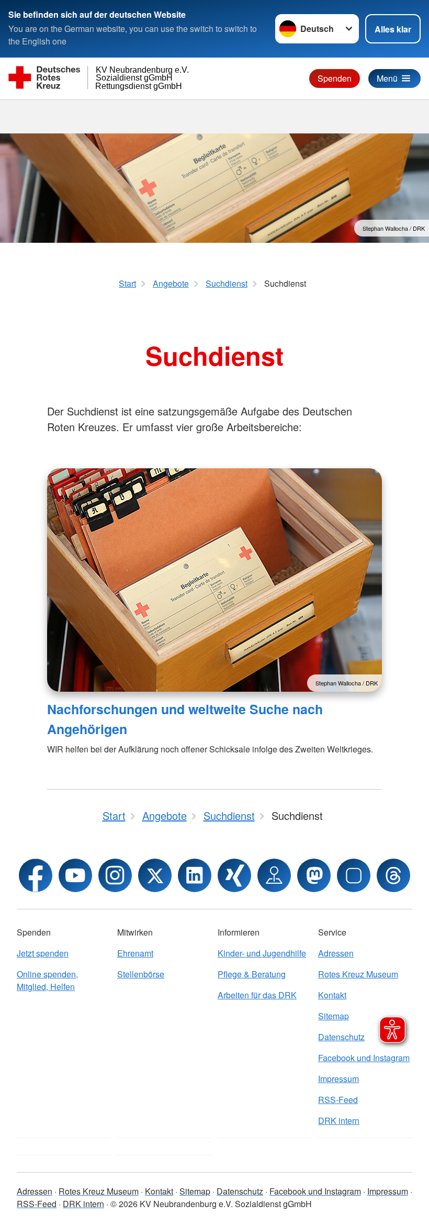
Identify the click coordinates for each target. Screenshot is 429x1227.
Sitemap (194, 1191)
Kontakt (332, 995)
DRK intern (338, 1121)
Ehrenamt (135, 953)
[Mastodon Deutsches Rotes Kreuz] (314, 875)
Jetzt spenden (43, 953)
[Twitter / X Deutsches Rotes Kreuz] (155, 875)
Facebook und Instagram (364, 1058)
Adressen (336, 953)
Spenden (335, 78)
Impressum (338, 1079)
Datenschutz (240, 1191)
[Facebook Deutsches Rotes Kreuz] (35, 875)
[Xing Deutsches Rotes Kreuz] (234, 875)
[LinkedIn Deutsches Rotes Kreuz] (194, 875)
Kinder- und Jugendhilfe (262, 953)
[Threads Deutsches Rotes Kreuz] (393, 875)
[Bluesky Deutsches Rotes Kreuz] (353, 875)
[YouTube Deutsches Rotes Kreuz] (75, 875)
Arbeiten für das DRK (257, 995)
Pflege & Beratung (252, 974)
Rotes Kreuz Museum (358, 974)
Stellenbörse (140, 974)
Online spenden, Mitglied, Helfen (47, 980)
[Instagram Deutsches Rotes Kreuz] (115, 875)
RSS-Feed (338, 1100)
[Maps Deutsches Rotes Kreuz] (274, 875)
